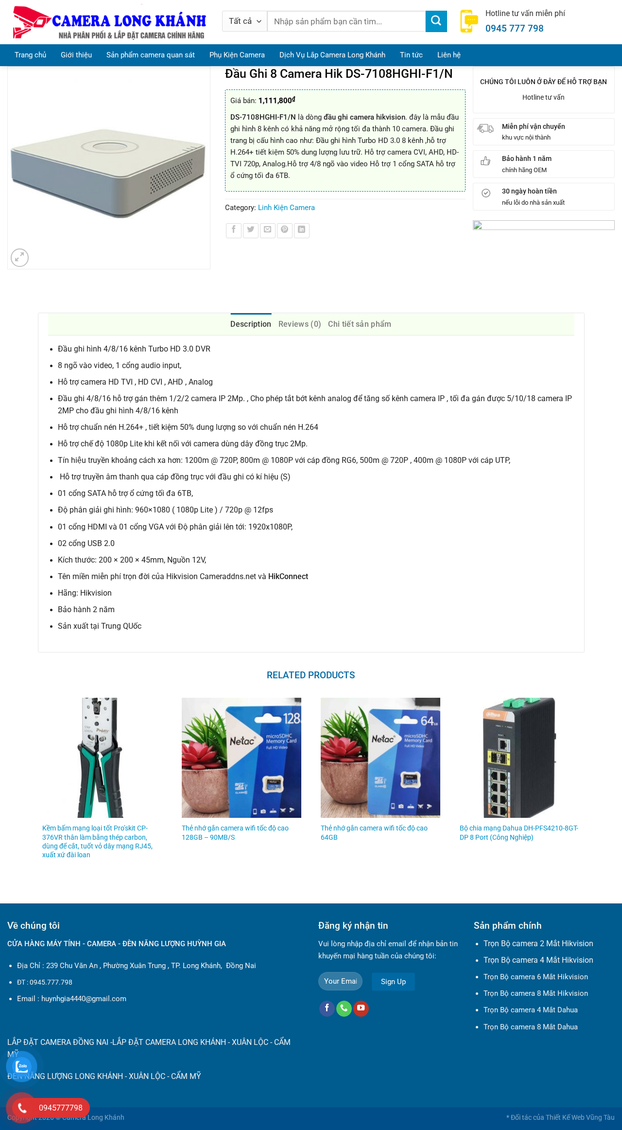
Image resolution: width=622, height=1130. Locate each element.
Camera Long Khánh (93, 1117)
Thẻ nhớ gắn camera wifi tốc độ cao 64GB (374, 832)
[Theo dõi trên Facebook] (327, 1009)
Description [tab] (251, 324)
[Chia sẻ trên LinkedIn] (302, 231)
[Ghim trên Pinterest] (285, 231)
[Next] (584, 792)
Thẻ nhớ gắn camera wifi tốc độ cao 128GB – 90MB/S (235, 832)
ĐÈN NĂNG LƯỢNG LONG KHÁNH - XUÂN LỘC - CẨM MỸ (104, 1076)
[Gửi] (436, 21)
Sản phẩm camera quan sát (150, 55)
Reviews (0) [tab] (300, 324)
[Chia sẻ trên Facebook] (234, 231)
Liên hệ (449, 55)
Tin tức (411, 55)
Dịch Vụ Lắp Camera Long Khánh (332, 55)
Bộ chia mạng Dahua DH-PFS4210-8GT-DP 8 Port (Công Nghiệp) (519, 832)
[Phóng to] (20, 257)
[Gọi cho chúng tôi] (344, 1009)
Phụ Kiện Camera (237, 55)
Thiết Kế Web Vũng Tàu (580, 1117)
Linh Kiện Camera (286, 207)
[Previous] (38, 792)
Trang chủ (30, 55)
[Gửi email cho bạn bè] (268, 231)
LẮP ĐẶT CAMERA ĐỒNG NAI (57, 1042)
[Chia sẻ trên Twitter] (251, 231)
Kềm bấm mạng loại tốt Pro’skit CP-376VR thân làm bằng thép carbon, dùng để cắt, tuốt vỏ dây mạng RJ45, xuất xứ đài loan (97, 841)
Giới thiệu (76, 55)
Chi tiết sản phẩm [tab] (359, 324)
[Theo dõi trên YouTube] (361, 1009)
